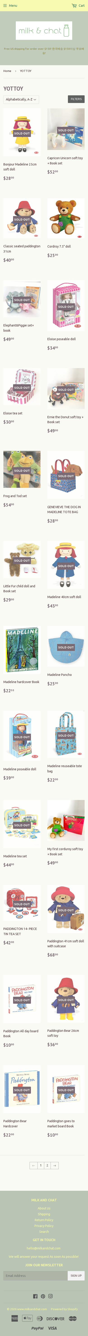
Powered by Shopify (64, 1309)
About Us (44, 1208)
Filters (76, 99)
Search (44, 1231)
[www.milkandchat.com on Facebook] (35, 1297)
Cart (81, 5)
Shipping (44, 1214)
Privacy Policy (44, 1226)
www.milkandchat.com (32, 1309)
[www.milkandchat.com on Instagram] (50, 1297)
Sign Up (76, 1275)
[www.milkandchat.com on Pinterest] (43, 1297)
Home (7, 70)
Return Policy (44, 1220)
